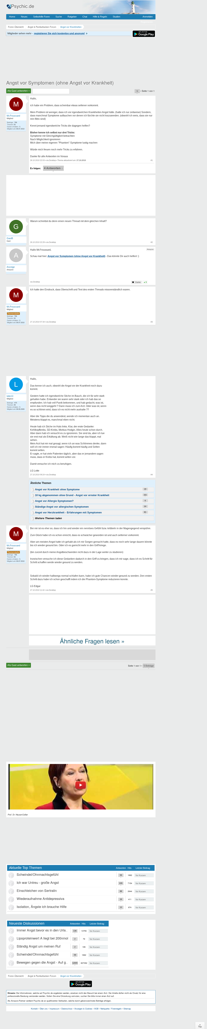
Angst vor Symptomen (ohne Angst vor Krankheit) (60, 82)
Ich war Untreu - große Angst (38, 882)
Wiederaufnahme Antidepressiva (40, 898)
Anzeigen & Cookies (83, 1008)
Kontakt (34, 1008)
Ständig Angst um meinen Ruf (38, 946)
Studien (116, 16)
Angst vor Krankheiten (71, 975)
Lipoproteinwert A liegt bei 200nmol (42, 938)
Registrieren (147, 22)
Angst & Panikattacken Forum (42, 975)
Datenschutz (66, 1008)
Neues (24, 16)
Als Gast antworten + (18, 91)
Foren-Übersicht (16, 975)
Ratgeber (72, 16)
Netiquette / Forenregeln (111, 1008)
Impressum (54, 1008)
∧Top (200, 1025)
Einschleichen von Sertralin (37, 890)
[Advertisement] (92, 614)
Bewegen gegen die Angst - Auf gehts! (45, 962)
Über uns (44, 1008)
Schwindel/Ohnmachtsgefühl (37, 874)
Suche (58, 16)
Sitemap (127, 1008)
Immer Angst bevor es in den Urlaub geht (47, 930)
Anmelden (148, 16)
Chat (84, 16)
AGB (96, 1008)
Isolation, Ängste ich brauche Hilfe (42, 906)
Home (12, 16)
